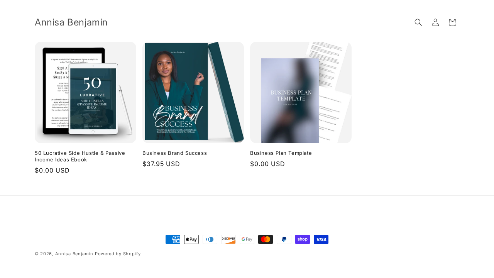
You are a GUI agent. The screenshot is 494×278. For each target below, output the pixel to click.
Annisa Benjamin (74, 253)
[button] (418, 22)
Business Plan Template (281, 153)
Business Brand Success (174, 153)
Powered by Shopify (118, 253)
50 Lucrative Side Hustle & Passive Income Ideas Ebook (80, 156)
